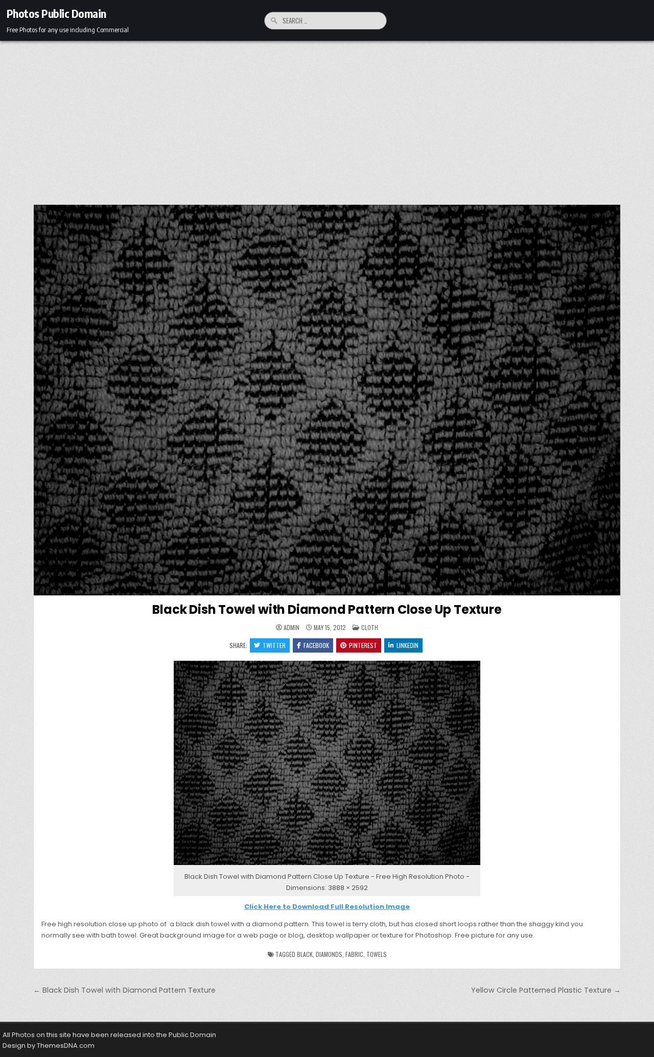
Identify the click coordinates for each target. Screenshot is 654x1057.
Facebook (316, 645)
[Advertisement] (327, 117)
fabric (354, 954)
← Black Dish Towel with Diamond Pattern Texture (124, 990)
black (305, 954)
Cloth (369, 627)
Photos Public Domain (56, 13)
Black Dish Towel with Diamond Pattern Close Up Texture (326, 609)
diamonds (329, 954)
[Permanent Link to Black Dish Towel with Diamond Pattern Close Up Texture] (327, 400)
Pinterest (363, 645)
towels (376, 954)
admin (291, 627)
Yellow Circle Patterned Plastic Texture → (546, 990)
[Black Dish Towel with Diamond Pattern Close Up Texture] (327, 865)
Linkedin (407, 645)
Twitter (274, 645)
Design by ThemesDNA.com (49, 1045)
